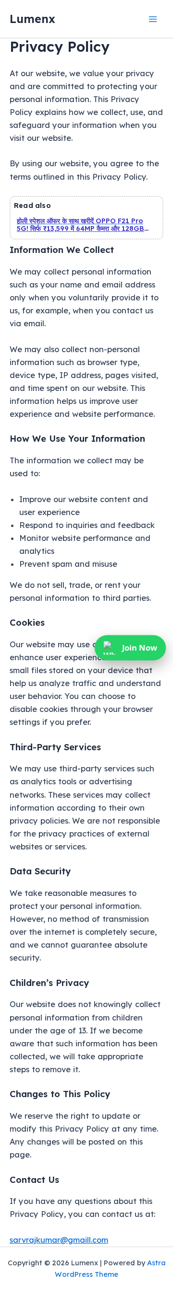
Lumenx (32, 18)
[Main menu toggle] (152, 19)
